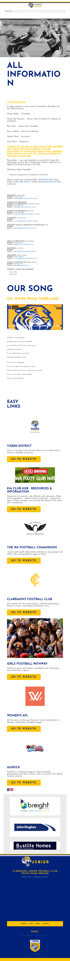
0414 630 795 (18, 205)
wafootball (9, 331)
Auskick (24, 923)
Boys (31, 923)
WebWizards (39, 954)
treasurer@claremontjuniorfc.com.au (25, 258)
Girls (38, 923)
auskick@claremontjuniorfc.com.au (24, 207)
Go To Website (23, 459)
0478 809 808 (19, 212)
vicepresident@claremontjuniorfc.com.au (26, 214)
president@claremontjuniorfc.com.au (25, 198)
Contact (46, 923)
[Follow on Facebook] (8, 789)
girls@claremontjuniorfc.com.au (23, 244)
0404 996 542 (20, 182)
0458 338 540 (53, 182)
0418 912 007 (46, 180)
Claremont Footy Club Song (17, 331)
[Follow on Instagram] (11, 789)
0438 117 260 (18, 264)
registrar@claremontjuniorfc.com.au (25, 251)
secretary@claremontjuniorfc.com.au (25, 221)
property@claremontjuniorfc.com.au (25, 228)
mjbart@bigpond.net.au (21, 265)
